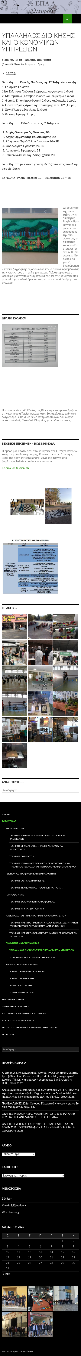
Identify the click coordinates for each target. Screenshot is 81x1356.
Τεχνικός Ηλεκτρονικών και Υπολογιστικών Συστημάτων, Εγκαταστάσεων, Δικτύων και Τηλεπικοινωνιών (43, 924)
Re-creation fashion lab (15, 468)
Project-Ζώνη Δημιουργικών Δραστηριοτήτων (29, 1027)
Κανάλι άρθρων (14, 1205)
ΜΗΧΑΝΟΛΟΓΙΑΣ (15, 828)
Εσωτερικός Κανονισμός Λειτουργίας (24, 1013)
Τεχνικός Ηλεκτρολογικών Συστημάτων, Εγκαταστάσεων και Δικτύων (43, 935)
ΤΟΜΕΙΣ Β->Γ (9, 821)
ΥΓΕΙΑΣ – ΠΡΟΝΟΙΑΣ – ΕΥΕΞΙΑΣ (22, 964)
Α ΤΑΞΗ (6, 814)
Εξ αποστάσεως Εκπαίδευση (18, 1020)
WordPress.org (10, 1212)
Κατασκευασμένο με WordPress (17, 1351)
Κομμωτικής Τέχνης (21, 992)
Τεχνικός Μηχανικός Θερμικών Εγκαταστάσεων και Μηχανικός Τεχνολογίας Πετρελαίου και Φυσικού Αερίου (42, 865)
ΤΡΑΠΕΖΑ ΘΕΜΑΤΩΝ (13, 999)
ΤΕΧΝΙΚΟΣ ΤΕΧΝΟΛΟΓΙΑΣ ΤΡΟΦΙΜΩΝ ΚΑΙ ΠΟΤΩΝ (36, 888)
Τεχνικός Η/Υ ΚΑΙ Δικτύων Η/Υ (26, 909)
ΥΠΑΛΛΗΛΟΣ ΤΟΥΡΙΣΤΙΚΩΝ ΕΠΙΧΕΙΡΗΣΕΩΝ (32, 957)
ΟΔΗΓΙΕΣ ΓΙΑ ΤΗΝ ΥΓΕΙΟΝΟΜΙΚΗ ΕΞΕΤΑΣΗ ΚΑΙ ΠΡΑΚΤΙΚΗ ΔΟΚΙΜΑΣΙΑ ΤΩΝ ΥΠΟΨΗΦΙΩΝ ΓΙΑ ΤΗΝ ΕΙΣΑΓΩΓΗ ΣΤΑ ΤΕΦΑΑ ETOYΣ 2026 (38, 1127)
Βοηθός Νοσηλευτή (21, 978)
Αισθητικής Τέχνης (20, 985)
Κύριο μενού (76, 18)
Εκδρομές (8, 1034)
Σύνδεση (7, 1199)
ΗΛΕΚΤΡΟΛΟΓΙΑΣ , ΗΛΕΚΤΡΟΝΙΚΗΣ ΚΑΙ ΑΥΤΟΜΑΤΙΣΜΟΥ (36, 916)
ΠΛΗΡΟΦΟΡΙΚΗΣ (15, 895)
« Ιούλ (6, 1274)
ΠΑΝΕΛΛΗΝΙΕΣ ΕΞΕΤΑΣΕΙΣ (15, 1006)
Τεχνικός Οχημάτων (21, 856)
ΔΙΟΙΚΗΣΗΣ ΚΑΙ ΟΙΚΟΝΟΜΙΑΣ (22, 943)
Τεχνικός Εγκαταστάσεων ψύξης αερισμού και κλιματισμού (36, 847)
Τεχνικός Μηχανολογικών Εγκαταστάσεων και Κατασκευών (37, 837)
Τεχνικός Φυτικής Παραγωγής (26, 881)
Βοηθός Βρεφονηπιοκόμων (26, 971)
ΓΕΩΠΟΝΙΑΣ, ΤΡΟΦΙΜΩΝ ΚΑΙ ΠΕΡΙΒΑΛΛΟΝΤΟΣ (31, 874)
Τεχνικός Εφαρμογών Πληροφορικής (32, 902)
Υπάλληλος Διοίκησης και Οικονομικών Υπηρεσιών (41, 950)
